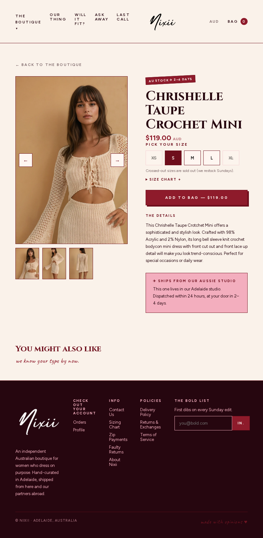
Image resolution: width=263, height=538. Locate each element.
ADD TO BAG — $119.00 (196, 197)
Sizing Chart (115, 424)
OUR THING (58, 16)
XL (231, 158)
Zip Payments (118, 437)
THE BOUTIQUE (28, 22)
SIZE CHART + (165, 179)
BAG (237, 21)
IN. (241, 423)
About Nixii (114, 462)
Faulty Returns (116, 449)
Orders (79, 422)
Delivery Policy (147, 412)
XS (154, 158)
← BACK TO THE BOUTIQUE (48, 64)
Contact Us (116, 412)
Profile (79, 430)
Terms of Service (148, 437)
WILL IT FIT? (81, 19)
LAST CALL (123, 16)
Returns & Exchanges (150, 424)
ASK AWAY (102, 16)
